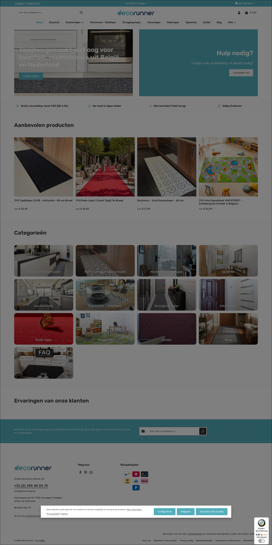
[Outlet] (166, 329)
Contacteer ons (241, 72)
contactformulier (34, 516)
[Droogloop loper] (166, 295)
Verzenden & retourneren (228, 540)
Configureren (165, 511)
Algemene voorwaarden (165, 540)
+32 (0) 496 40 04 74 (31, 485)
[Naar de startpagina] (136, 12)
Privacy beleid (52, 514)
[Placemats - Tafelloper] (105, 295)
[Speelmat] (105, 329)
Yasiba (41, 540)
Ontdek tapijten (31, 76)
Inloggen (19, 3)
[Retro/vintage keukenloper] (105, 261)
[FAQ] (43, 363)
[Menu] (267, 519)
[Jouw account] (239, 12)
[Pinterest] (86, 473)
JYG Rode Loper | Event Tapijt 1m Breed (99, 200)
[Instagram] (91, 473)
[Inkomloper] (228, 295)
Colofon (64, 514)
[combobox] (47, 12)
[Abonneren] (202, 431)
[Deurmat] (228, 261)
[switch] (261, 541)
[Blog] (228, 329)
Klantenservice (250, 540)
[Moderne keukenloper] (166, 261)
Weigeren (186, 511)
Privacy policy (186, 540)
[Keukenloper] (43, 295)
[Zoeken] (81, 12)
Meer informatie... (134, 509)
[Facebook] (81, 473)
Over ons (146, 540)
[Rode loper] (43, 329)
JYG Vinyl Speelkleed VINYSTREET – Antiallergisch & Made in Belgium (220, 202)
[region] (136, 174)
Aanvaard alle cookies (212, 511)
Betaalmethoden (204, 540)
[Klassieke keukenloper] (43, 261)
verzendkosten (195, 534)
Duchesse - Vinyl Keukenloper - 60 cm (160, 200)
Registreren (34, 3)
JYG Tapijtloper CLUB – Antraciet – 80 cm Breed (43, 200)
